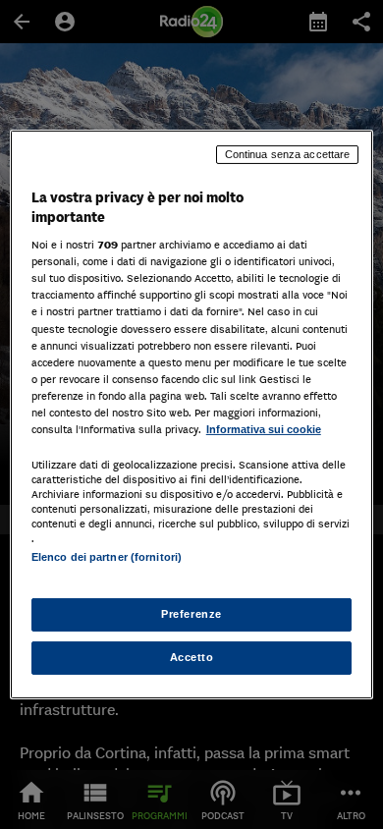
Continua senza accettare (288, 154)
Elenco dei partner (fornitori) (106, 557)
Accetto (192, 657)
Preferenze (191, 614)
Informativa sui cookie (263, 429)
